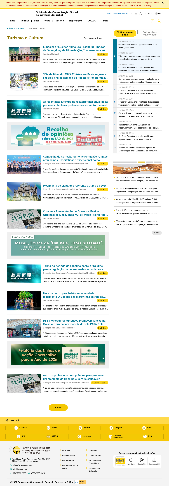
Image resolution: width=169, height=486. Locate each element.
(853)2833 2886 (19, 473)
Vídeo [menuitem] (47, 21)
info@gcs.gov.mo (20, 469)
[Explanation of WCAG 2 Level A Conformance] (80, 482)
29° (150, 14)
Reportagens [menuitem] (75, 21)
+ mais (156, 233)
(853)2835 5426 (38, 473)
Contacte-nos (95, 455)
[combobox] (96, 38)
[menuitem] (25, 20)
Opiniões (93, 450)
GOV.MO (66, 450)
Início (10, 28)
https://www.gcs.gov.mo (22, 465)
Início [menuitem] (12, 21)
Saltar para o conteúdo (117, 13)
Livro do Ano (68, 460)
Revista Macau (68, 455)
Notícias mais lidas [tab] (125, 33)
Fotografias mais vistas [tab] (150, 33)
